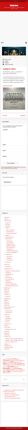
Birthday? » (23, 115)
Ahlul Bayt (5, 359)
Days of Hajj (9, 230)
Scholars (7, 282)
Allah (6, 316)
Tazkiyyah (22, 370)
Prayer (20, 365)
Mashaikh (22, 363)
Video (5, 349)
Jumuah (8, 363)
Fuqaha (7, 272)
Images (6, 303)
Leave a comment (9, 64)
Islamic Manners (8, 307)
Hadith (12, 362)
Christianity (16, 360)
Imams (20, 362)
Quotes (11, 366)
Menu (2, 42)
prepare (23, 364)
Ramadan (7, 238)
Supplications (10, 370)
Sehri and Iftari (10, 247)
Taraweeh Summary (11, 250)
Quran (5, 331)
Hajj (6, 228)
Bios (16, 359)
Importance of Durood (9, 393)
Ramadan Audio (10, 245)
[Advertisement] (14, 26)
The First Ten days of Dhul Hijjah (12, 398)
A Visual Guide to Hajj (9, 396)
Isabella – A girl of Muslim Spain (13, 340)
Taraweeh (9, 249)
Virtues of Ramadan (11, 252)
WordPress (14, 428)
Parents (7, 320)
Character (6, 360)
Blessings (6, 288)
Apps (5, 219)
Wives (21, 371)
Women (4, 372)
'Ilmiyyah (9, 256)
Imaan (5, 302)
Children (11, 360)
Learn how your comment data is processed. (13, 167)
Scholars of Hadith (10, 284)
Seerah (6, 334)
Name (4, 144)
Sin (12, 368)
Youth (8, 372)
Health (7, 235)
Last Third (9, 242)
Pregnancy (8, 312)
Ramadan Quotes (9, 329)
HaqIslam (14, 5)
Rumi (11, 368)
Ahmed (6, 61)
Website (5, 156)
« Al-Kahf (4, 115)
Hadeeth (7, 62)
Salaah (6, 333)
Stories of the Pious (10, 342)
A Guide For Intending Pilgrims (11, 395)
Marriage (6, 308)
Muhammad (6, 365)
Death (6, 223)
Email (4, 150)
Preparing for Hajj (11, 233)
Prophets (6, 324)
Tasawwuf (6, 345)
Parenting (7, 310)
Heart (18, 362)
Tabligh (6, 344)
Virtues (7, 262)
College (8, 258)
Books (6, 289)
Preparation (9, 244)
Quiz (5, 325)
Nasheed (7, 266)
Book (19, 359)
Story (20, 368)
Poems (16, 365)
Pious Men (8, 277)
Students (7, 254)
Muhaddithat (8, 274)
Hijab (5, 300)
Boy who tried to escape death (12, 338)
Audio (5, 264)
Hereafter (7, 318)
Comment (5, 129)
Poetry (6, 314)
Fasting (8, 241)
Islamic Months (9, 237)
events (6, 291)
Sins (6, 321)
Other (6, 275)
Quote (6, 327)
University (9, 260)
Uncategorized (8, 347)
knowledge (12, 363)
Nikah (10, 364)
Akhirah (6, 217)
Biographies (7, 268)
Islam (5, 305)
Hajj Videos (9, 231)
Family (5, 292)
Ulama (4, 371)
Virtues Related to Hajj (15, 371)
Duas (6, 224)
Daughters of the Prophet (11, 271)
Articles (6, 220)
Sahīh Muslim (6, 85)
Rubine (20, 428)
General (6, 294)
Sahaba (7, 280)
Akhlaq (9, 359)
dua (23, 360)
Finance (7, 226)
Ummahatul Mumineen (10, 285)
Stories (6, 336)
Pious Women (8, 279)
